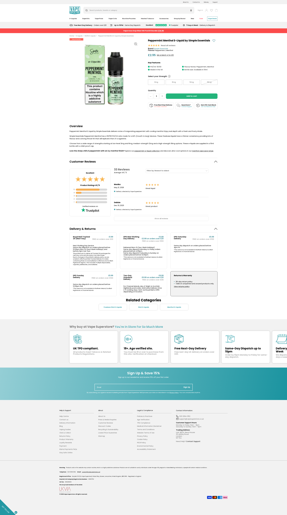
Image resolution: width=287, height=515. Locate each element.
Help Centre (64, 416)
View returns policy (181, 287)
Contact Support (193, 441)
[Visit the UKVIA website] (143, 489)
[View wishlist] (211, 10)
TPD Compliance (143, 423)
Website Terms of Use (145, 433)
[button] (143, 161)
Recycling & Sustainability (108, 429)
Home (72, 36)
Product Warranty (66, 439)
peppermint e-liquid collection (147, 151)
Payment (63, 446)
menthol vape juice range (202, 151)
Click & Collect (65, 433)
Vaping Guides (65, 429)
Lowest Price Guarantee (107, 433)
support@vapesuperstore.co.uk (91, 472)
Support (215, 2)
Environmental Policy (145, 446)
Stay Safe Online (65, 453)
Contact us (63, 420)
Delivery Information (67, 423)
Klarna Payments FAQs (68, 449)
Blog (61, 426)
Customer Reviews (105, 423)
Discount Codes (104, 426)
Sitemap (101, 436)
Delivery (206, 2)
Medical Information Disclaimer (149, 426)
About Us (186, 2)
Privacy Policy (174, 392)
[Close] (15, 512)
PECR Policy (141, 443)
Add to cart (191, 96)
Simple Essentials (161, 49)
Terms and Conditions (145, 429)
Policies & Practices (144, 416)
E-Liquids (79, 36)
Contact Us (196, 2)
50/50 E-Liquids (90, 36)
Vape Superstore (69, 494)
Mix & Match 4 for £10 (165, 55)
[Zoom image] (135, 44)
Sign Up (186, 387)
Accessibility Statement (146, 449)
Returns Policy (64, 436)
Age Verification (143, 420)
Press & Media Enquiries (107, 420)
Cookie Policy (142, 439)
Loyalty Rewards (65, 443)
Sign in (200, 10)
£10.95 (161, 31)
